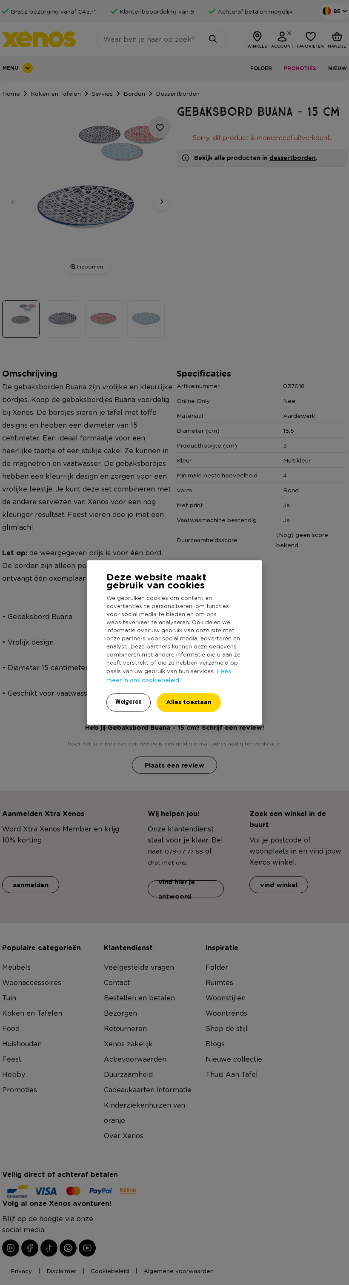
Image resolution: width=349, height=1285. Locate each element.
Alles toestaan (189, 702)
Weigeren (128, 702)
